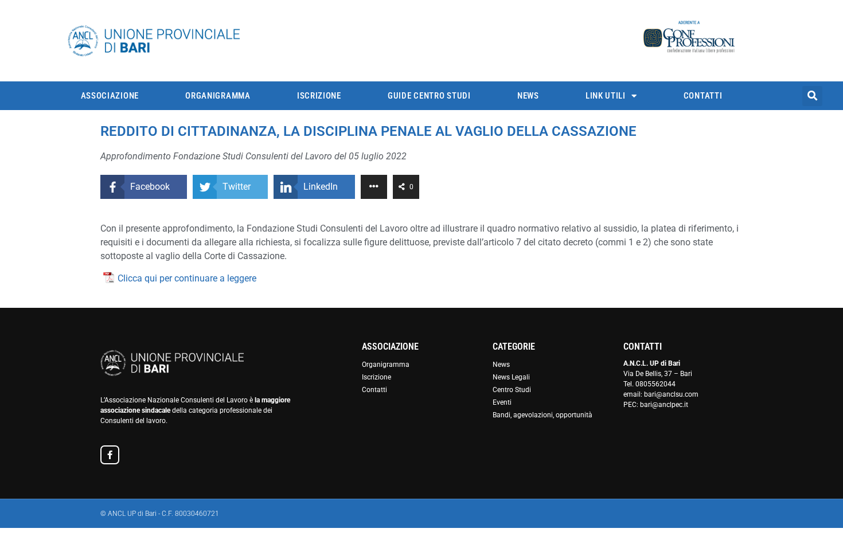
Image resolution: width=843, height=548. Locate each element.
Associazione (110, 96)
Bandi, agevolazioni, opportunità (542, 415)
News (528, 96)
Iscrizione (319, 96)
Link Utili (606, 96)
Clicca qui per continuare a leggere (187, 278)
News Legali (511, 377)
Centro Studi (512, 390)
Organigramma (217, 96)
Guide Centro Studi (429, 96)
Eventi (502, 402)
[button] (812, 96)
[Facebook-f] (109, 454)
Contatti (703, 96)
